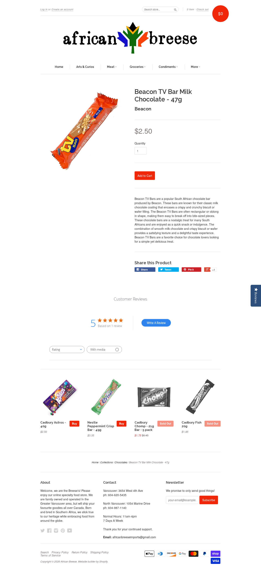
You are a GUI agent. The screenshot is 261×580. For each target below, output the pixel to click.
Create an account (62, 9)
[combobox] (67, 349)
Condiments (167, 66)
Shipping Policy (99, 552)
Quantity (140, 143)
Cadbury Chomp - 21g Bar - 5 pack (144, 426)
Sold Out (165, 423)
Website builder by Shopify (92, 561)
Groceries (137, 66)
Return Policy (79, 552)
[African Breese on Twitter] (42, 530)
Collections (106, 462)
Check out (203, 9)
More (195, 66)
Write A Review (156, 323)
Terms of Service (50, 555)
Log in (44, 9)
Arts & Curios (85, 66)
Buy (74, 423)
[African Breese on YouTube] (69, 530)
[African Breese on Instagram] (56, 530)
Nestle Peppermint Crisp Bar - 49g (100, 426)
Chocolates (121, 462)
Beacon (143, 108)
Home (59, 66)
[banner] (130, 38)
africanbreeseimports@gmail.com (134, 537)
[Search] (175, 9)
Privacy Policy (60, 552)
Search (44, 552)
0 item (190, 9)
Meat (111, 66)
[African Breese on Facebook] (49, 530)
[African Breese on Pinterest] (63, 530)
